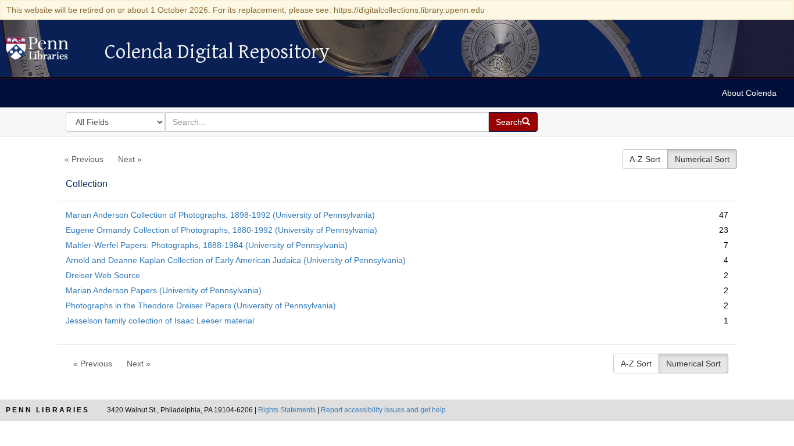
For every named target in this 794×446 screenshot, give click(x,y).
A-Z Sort (645, 159)
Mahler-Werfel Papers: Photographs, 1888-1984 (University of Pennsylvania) (207, 245)
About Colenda (749, 93)
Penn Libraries (48, 410)
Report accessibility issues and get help (383, 410)
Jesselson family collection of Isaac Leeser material (160, 320)
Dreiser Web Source (103, 275)
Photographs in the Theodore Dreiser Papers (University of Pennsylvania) (201, 305)
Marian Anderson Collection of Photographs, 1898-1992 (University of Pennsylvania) (220, 215)
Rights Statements (287, 410)
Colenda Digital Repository (49, 51)
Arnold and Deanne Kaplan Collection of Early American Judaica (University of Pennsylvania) (236, 260)
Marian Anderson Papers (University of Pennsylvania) (164, 290)
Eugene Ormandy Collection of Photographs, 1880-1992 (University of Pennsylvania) (221, 230)
